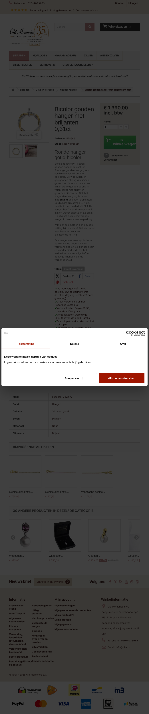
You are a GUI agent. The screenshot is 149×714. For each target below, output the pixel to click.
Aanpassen (72, 378)
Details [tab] (74, 343)
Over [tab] (123, 343)
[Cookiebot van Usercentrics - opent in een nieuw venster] (129, 333)
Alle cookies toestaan (121, 378)
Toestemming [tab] (25, 343)
